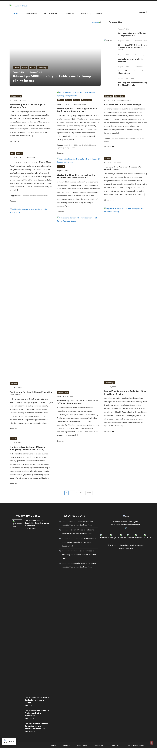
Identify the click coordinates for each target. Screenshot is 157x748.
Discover (13, 141)
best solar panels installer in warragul (122, 105)
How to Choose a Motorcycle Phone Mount (31, 162)
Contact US (98, 745)
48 (81, 493)
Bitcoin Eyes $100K (70, 145)
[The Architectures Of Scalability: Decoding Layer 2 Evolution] (17, 606)
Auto (12, 153)
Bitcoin (16, 68)
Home (15, 14)
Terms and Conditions (136, 745)
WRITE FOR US (82, 745)
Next (89, 493)
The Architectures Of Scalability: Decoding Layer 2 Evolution (37, 523)
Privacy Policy (115, 745)
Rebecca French (36, 72)
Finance (99, 14)
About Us (66, 745)
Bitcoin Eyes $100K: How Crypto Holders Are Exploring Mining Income (132, 47)
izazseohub (139, 67)
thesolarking (139, 55)
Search (142, 12)
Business (70, 14)
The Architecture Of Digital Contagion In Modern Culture (37, 700)
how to (32, 68)
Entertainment (51, 14)
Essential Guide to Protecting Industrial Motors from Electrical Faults (79, 542)
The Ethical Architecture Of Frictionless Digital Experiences (37, 713)
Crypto (84, 14)
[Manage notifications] (151, 743)
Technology (31, 14)
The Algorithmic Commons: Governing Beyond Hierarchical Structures (36, 726)
